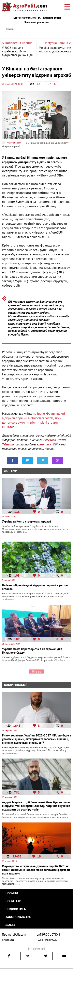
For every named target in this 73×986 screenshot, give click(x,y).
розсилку (45, 444)
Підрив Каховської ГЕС (26, 17)
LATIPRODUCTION (48, 934)
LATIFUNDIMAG (46, 940)
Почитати (13, 901)
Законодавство (18, 917)
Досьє (10, 925)
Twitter (61, 440)
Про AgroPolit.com (14, 934)
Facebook (49, 440)
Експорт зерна (52, 17)
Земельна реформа (36, 22)
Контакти (8, 940)
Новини (11, 893)
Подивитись (15, 909)
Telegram (8, 444)
